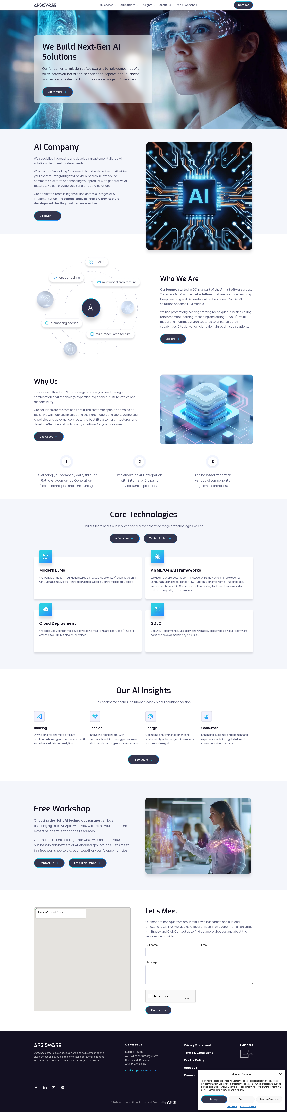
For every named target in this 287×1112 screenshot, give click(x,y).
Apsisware (47, 5)
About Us (165, 5)
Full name (151, 945)
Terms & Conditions (198, 1053)
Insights (147, 5)
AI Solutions (127, 5)
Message (151, 962)
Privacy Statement (248, 1106)
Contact (243, 5)
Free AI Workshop (186, 5)
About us (190, 1068)
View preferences (269, 1099)
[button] (280, 1074)
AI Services (106, 5)
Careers (190, 1075)
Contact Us (158, 1010)
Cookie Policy (232, 1106)
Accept (214, 1099)
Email (204, 945)
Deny (242, 1099)
